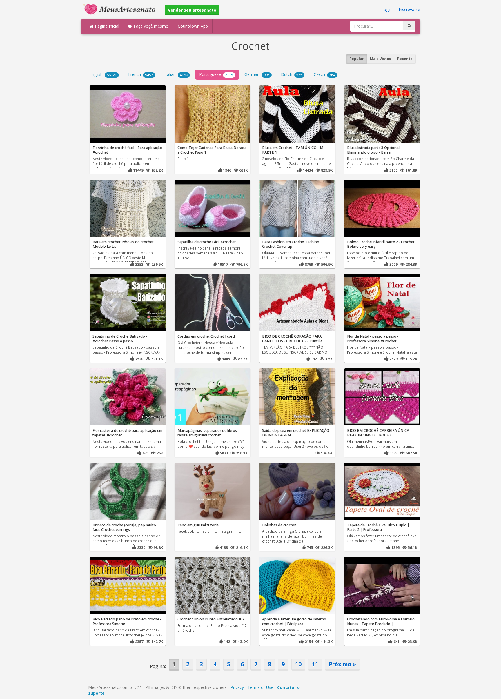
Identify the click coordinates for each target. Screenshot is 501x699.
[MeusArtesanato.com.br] (121, 9)
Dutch (291, 74)
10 (298, 664)
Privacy (237, 687)
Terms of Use (260, 687)
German (257, 74)
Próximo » (342, 664)
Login (386, 9)
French (140, 74)
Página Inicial (106, 26)
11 (315, 664)
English (103, 74)
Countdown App (193, 26)
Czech (324, 74)
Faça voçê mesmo (150, 26)
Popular (356, 58)
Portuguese (216, 74)
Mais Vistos (380, 58)
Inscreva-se (409, 9)
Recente (405, 58)
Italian (176, 74)
